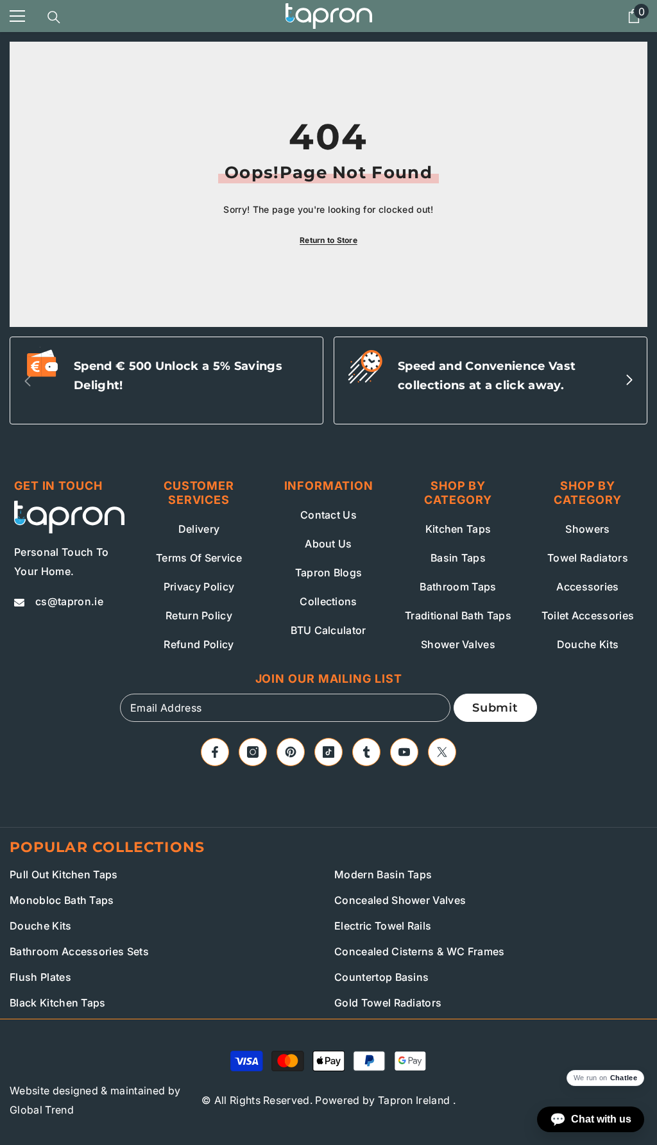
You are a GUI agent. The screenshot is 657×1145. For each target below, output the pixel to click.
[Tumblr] (366, 752)
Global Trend (42, 1109)
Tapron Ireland (414, 1100)
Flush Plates (40, 977)
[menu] (17, 16)
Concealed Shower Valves (400, 900)
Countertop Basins (381, 977)
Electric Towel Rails (382, 925)
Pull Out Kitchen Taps (64, 874)
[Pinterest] (291, 752)
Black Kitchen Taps (58, 1002)
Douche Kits (41, 925)
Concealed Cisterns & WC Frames (419, 951)
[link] (166, 380)
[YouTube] (404, 752)
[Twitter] (442, 752)
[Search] (54, 17)
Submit (495, 708)
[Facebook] (215, 752)
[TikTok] (328, 752)
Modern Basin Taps (383, 874)
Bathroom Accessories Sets (79, 951)
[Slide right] (628, 380)
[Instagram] (253, 752)
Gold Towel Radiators (387, 1002)
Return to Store (328, 240)
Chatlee (623, 1078)
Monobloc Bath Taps (62, 900)
